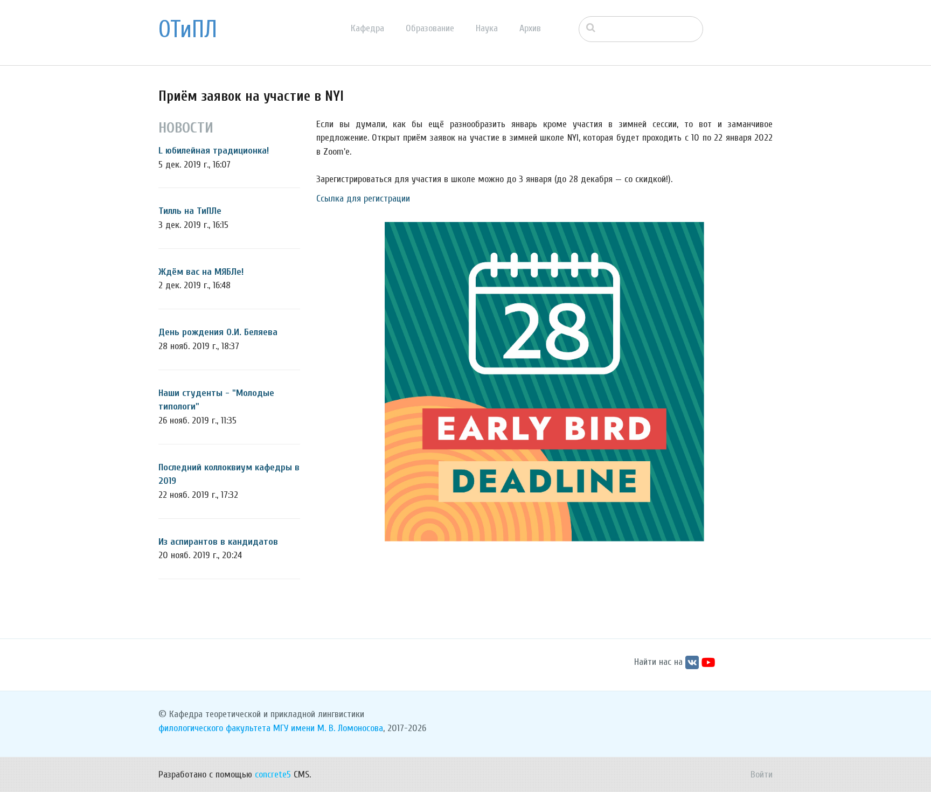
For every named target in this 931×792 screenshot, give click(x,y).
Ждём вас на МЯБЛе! (201, 271)
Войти (762, 774)
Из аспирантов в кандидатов (218, 541)
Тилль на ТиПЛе (189, 211)
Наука (487, 28)
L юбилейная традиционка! (213, 150)
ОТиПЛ (187, 30)
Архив (530, 28)
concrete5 (273, 774)
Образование (430, 28)
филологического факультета (214, 728)
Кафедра (367, 28)
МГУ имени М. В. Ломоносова (328, 728)
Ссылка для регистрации (363, 198)
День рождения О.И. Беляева (217, 332)
